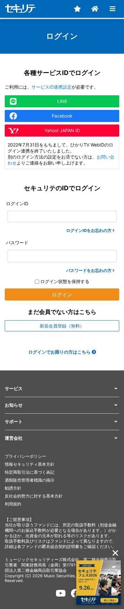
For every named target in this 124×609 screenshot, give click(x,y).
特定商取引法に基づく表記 (29, 472)
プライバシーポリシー (25, 456)
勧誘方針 (13, 488)
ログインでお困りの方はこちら (60, 352)
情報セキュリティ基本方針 (29, 464)
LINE (62, 101)
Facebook (62, 115)
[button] (62, 389)
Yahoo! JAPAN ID (62, 130)
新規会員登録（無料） (62, 325)
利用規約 (13, 504)
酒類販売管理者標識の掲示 (29, 480)
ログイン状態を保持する (64, 281)
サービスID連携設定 (51, 87)
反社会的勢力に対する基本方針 (34, 496)
